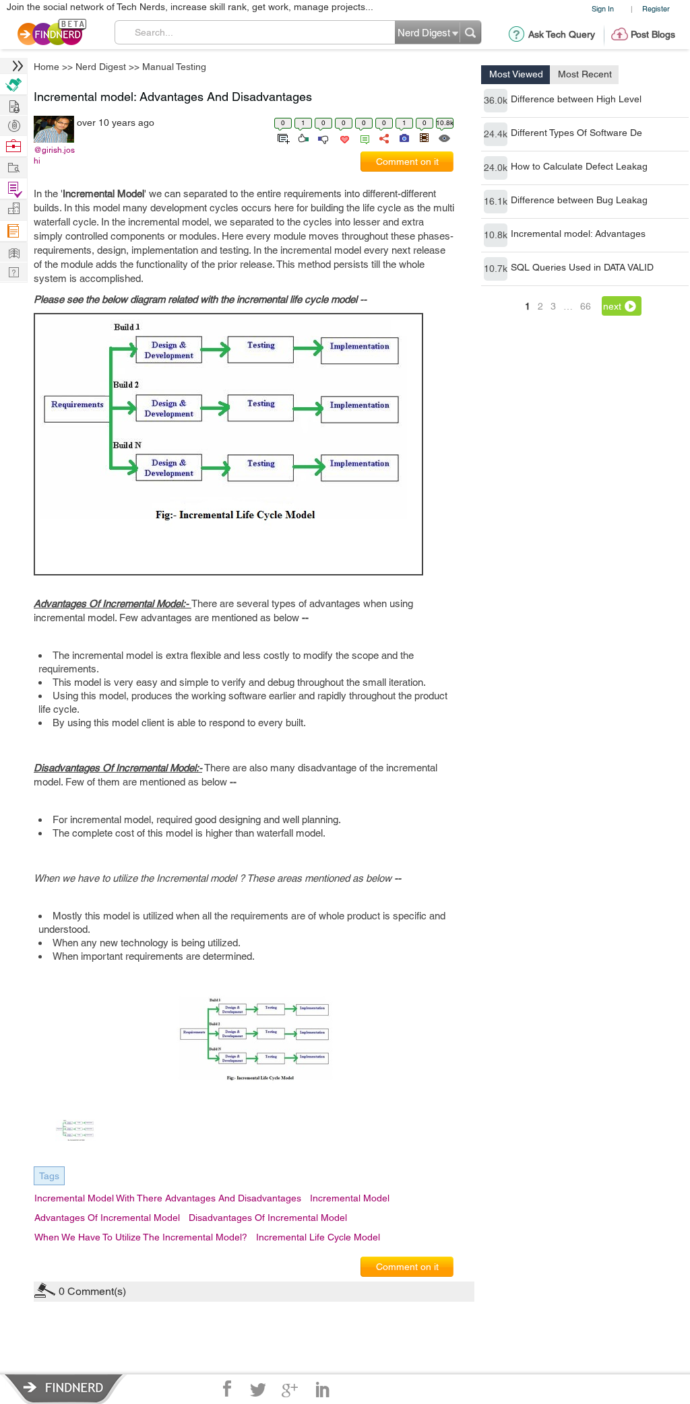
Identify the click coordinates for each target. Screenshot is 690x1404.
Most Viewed (516, 74)
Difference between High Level (576, 99)
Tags (49, 1175)
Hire (13, 84)
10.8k (495, 235)
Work (13, 146)
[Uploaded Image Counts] (403, 137)
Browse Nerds (13, 124)
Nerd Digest (100, 66)
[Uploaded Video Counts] (424, 137)
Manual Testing (174, 66)
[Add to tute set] (282, 137)
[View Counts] (443, 137)
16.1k (495, 201)
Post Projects (13, 104)
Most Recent (585, 74)
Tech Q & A (13, 270)
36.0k (495, 100)
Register (656, 8)
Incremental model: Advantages (578, 233)
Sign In (603, 8)
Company (13, 209)
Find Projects (13, 166)
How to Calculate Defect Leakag (579, 166)
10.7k (495, 268)
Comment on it (407, 161)
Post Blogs (653, 34)
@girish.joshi (54, 155)
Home (46, 66)
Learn (13, 231)
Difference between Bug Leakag (579, 200)
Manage (13, 188)
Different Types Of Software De (576, 132)
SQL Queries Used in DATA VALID (582, 267)
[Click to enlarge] (257, 1048)
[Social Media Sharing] (383, 137)
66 (585, 306)
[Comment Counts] (362, 137)
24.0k (495, 167)
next (612, 306)
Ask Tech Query (561, 34)
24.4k (495, 134)
